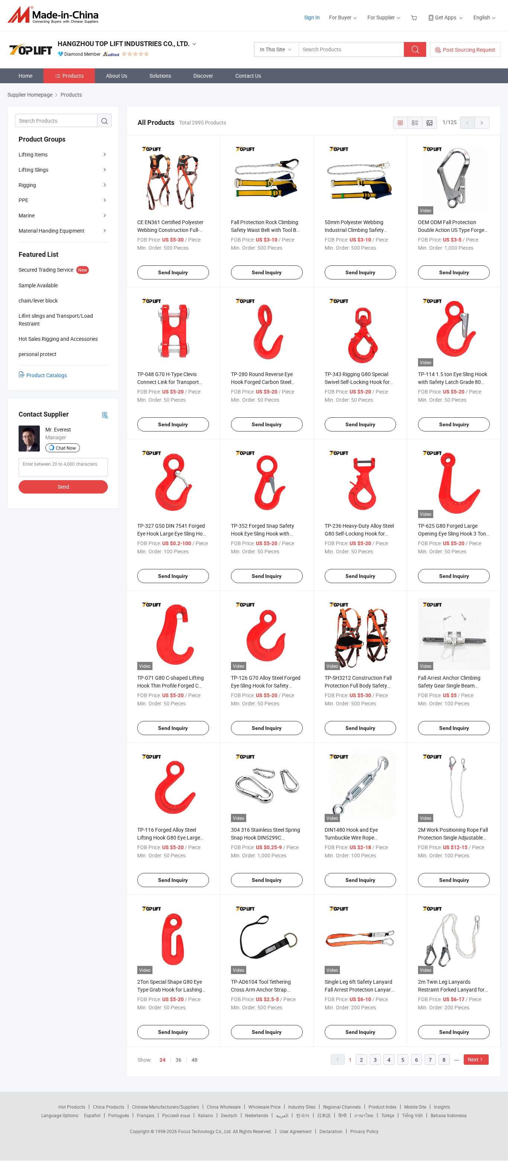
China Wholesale (224, 1107)
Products (73, 75)
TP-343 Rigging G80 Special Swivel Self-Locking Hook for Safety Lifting (357, 382)
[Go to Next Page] (482, 122)
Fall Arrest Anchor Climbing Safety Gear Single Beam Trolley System (449, 685)
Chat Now (66, 448)
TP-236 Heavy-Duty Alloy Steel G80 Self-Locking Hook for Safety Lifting (359, 533)
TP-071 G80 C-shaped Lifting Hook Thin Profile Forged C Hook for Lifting (170, 685)
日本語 (324, 1115)
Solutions (160, 75)
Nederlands (256, 1115)
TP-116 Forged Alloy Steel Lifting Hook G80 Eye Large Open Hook (168, 837)
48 (194, 1059)
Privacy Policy (364, 1131)
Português (118, 1115)
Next (473, 1059)
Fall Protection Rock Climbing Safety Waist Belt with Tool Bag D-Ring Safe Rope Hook (266, 230)
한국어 (302, 1115)
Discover (203, 75)
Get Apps (445, 17)
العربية (282, 1115)
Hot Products (71, 1107)
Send (63, 486)
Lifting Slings (33, 169)
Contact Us (248, 75)
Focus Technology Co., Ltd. (205, 1131)
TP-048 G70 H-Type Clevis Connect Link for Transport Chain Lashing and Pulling (168, 382)
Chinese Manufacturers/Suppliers (165, 1107)
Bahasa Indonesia (449, 1115)
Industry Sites (301, 1107)
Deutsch (229, 1115)
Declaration (331, 1131)
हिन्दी (342, 1115)
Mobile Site (415, 1107)
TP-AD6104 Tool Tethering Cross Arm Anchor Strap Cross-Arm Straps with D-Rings (266, 989)
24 (162, 1060)
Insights (442, 1107)
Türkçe (387, 1115)
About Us (116, 75)
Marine (27, 215)
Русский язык (176, 1115)
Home (25, 75)
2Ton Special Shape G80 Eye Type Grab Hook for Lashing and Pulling (169, 989)
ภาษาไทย (363, 1115)
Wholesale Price (264, 1107)
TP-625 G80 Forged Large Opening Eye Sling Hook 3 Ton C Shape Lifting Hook (452, 533)
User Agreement (296, 1131)
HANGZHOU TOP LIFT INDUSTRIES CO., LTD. (124, 44)
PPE (23, 200)
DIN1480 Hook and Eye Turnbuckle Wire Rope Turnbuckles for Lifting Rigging (360, 837)
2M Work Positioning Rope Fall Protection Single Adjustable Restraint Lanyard (453, 837)
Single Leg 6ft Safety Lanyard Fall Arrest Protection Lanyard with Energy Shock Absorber (359, 989)
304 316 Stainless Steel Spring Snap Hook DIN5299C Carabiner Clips (265, 837)
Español (92, 1115)
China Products (108, 1107)
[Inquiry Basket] (415, 17)
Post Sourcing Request (469, 49)
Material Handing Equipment (51, 230)
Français (145, 1115)
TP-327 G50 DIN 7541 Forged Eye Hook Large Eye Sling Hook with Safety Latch (172, 533)
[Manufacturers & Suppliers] (55, 14)
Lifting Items (33, 154)
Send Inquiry (173, 272)
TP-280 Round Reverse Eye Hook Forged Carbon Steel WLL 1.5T (262, 382)
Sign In (312, 17)
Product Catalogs (46, 375)
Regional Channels (342, 1107)
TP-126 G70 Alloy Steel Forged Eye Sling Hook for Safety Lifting (265, 685)
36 (178, 1059)
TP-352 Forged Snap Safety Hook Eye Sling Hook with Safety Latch (262, 533)
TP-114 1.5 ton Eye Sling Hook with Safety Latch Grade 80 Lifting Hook (452, 382)
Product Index (382, 1107)
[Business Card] (105, 415)
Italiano (205, 1115)
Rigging (27, 184)
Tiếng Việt (412, 1115)
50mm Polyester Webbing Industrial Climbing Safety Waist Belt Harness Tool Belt (357, 230)
